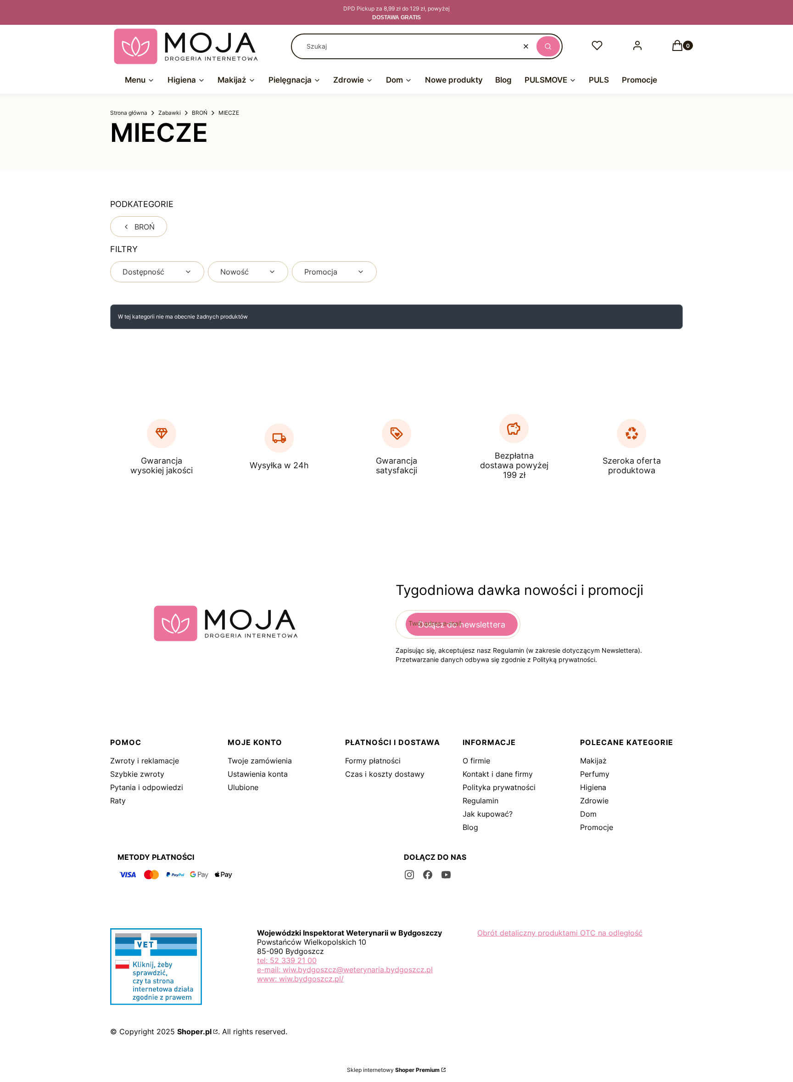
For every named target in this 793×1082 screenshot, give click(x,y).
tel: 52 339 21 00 (287, 960)
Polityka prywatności (499, 787)
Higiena (593, 787)
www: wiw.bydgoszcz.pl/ (300, 978)
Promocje (596, 827)
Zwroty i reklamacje (144, 760)
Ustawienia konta (258, 774)
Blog (470, 827)
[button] (548, 46)
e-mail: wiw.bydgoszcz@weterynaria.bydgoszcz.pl (345, 969)
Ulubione (243, 787)
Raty (118, 800)
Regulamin (480, 800)
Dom (588, 814)
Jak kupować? (488, 814)
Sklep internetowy (393, 1069)
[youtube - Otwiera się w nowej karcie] (446, 874)
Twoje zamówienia (260, 760)
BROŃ (199, 112)
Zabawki (169, 112)
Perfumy (594, 774)
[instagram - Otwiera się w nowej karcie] (409, 874)
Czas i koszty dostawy (384, 774)
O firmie (476, 760)
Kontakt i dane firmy (498, 774)
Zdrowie (594, 800)
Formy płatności (373, 760)
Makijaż (593, 760)
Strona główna (128, 112)
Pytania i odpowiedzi (146, 787)
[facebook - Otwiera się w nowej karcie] (427, 874)
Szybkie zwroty (137, 774)
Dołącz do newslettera (461, 624)
